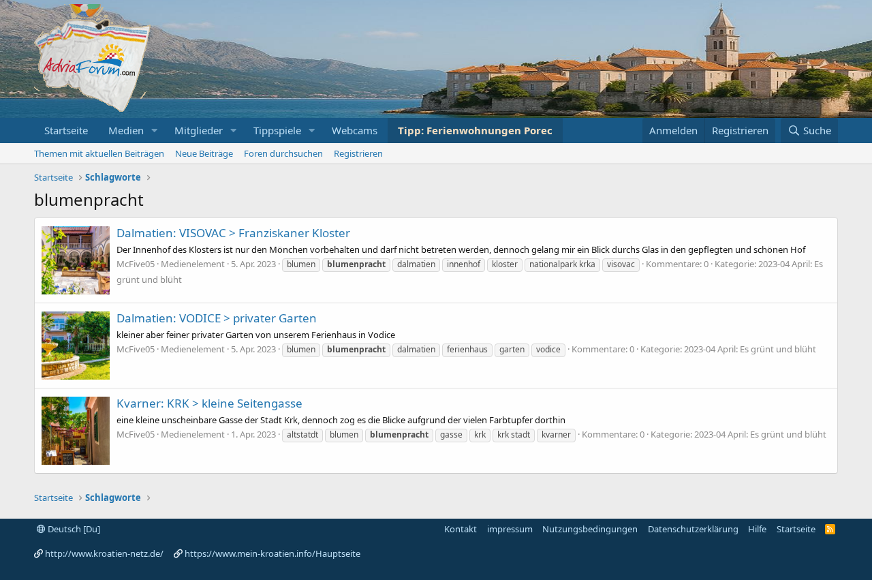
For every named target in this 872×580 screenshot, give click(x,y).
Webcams (354, 130)
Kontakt (460, 529)
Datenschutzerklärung (693, 529)
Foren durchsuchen (283, 153)
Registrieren (358, 153)
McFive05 (135, 264)
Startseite (66, 130)
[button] (154, 130)
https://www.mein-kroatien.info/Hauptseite (272, 553)
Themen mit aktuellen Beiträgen (99, 153)
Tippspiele (277, 130)
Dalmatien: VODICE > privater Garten (216, 318)
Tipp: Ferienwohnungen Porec (475, 130)
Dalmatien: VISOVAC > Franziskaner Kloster (233, 233)
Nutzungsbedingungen (590, 529)
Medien (126, 130)
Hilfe (757, 529)
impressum (510, 529)
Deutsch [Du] (73, 529)
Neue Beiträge (204, 153)
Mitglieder (198, 130)
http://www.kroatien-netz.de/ (104, 553)
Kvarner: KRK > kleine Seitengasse (209, 403)
